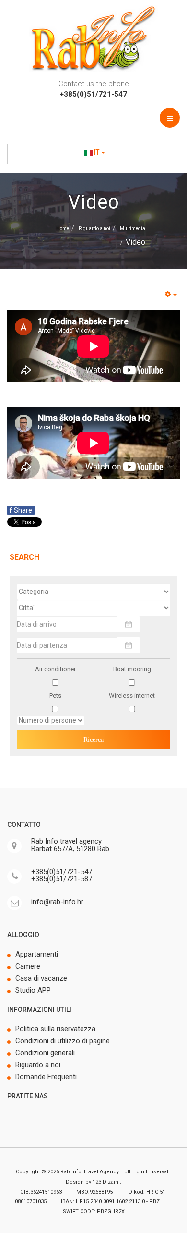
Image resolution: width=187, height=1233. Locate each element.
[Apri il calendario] (128, 624)
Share (21, 510)
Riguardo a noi (94, 228)
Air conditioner (55, 669)
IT (97, 152)
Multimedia (132, 228)
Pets (55, 695)
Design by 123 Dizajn (93, 1182)
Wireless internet (132, 695)
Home (62, 228)
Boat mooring (132, 669)
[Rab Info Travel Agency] (93, 38)
